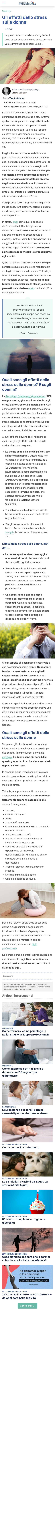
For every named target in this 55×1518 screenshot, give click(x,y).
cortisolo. (7, 757)
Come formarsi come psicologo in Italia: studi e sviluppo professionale (26, 1032)
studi (15, 221)
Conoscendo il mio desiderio (20, 1147)
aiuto (31, 288)
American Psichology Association (25, 396)
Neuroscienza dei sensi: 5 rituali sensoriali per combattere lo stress (25, 1111)
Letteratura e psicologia (14, 1145)
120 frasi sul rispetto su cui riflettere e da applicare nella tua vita (27, 1296)
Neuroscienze (9, 1107)
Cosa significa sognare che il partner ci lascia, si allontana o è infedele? (26, 1258)
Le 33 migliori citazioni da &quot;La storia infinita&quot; (25, 1183)
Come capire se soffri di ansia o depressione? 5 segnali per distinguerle (22, 1072)
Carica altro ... (27, 1305)
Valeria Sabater (19, 93)
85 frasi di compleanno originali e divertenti (23, 1221)
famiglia (9, 532)
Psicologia (6, 11)
